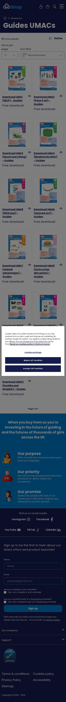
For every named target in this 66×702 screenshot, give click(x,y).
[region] (33, 351)
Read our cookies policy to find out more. (30, 344)
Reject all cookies (33, 360)
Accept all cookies (33, 368)
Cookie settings (33, 352)
